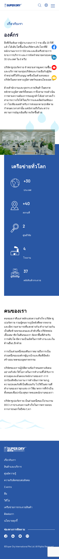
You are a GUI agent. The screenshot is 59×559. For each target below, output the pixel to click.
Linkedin (54, 57)
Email (54, 77)
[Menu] (53, 5)
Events (8, 486)
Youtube (54, 67)
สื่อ (5, 493)
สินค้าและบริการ (13, 466)
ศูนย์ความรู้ (10, 473)
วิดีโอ (7, 500)
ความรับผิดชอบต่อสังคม (17, 480)
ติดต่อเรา (9, 513)
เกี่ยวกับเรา (10, 459)
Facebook (54, 47)
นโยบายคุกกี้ (11, 520)
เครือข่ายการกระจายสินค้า (18, 507)
